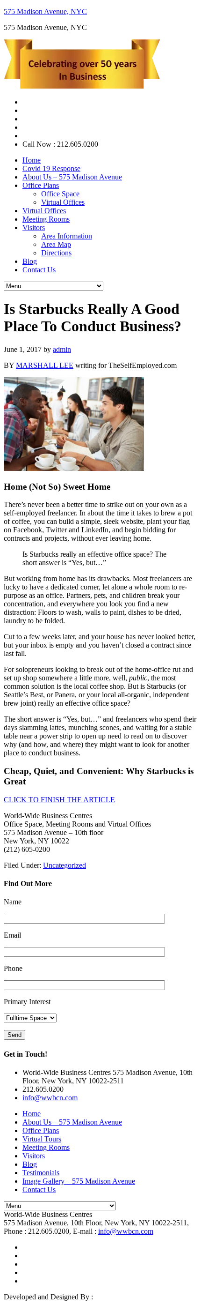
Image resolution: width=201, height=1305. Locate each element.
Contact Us (39, 1189)
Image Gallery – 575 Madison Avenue (78, 1181)
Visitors (33, 1156)
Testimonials (40, 1173)
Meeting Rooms (46, 1147)
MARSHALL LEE (44, 365)
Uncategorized (64, 865)
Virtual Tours (41, 1139)
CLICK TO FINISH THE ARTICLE (59, 800)
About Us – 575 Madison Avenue (72, 1122)
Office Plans (40, 1130)
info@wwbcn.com (50, 1098)
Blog (29, 1164)
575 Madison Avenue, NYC (45, 11)
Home (31, 1114)
